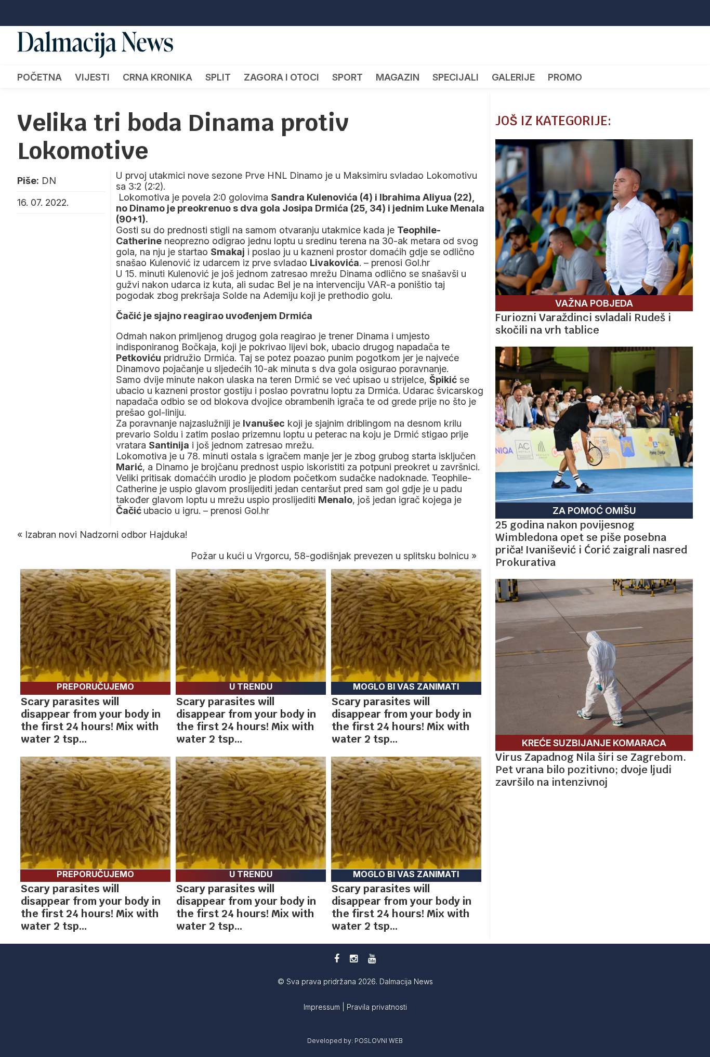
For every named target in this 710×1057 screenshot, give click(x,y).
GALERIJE (513, 77)
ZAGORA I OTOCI (281, 77)
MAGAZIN (397, 77)
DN (49, 180)
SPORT (347, 77)
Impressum (323, 1006)
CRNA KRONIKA (157, 77)
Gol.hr (417, 262)
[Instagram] (354, 958)
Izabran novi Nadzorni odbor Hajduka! (106, 534)
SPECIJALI (455, 77)
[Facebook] (337, 958)
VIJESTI (92, 77)
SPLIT (218, 77)
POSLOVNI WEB (378, 1041)
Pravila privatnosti (377, 1006)
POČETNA (39, 77)
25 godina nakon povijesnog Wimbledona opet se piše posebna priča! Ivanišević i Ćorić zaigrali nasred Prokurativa (591, 543)
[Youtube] (372, 958)
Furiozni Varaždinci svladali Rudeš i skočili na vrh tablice (583, 324)
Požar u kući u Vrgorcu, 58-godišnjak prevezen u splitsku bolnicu (330, 555)
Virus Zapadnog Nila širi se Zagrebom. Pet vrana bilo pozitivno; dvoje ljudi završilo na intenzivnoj (590, 769)
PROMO (565, 77)
